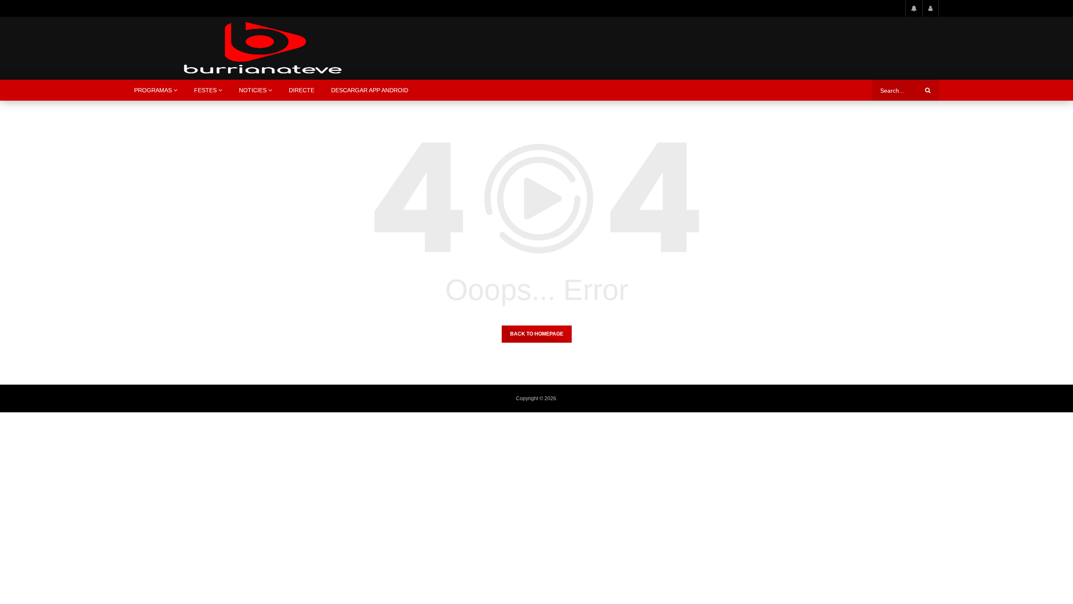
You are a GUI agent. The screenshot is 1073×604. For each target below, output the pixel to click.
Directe (301, 90)
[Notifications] (913, 8)
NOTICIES (253, 90)
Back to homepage (536, 334)
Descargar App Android (369, 90)
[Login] (930, 8)
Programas (153, 90)
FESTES (205, 90)
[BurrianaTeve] (262, 48)
